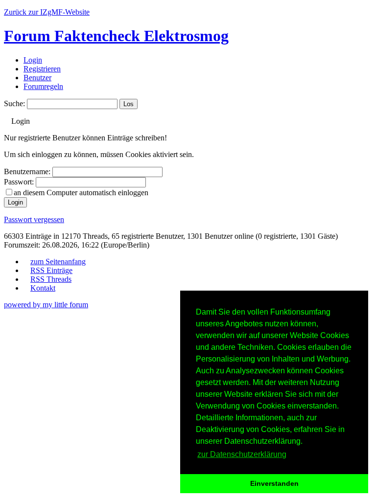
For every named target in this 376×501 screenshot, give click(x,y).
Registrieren (42, 69)
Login (33, 60)
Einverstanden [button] (274, 483)
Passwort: (19, 182)
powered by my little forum (46, 304)
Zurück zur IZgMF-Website (47, 12)
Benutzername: (27, 171)
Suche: (14, 103)
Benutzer (37, 77)
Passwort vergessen (34, 219)
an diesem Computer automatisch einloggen (81, 192)
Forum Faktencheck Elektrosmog (116, 36)
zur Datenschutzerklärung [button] (241, 454)
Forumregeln (43, 86)
